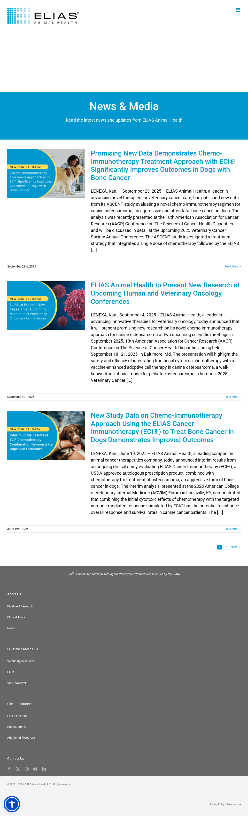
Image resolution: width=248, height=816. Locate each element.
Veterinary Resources (21, 661)
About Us (14, 594)
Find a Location (17, 716)
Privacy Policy (217, 804)
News (11, 628)
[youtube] (35, 769)
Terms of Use (234, 804)
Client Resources (19, 704)
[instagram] (27, 769)
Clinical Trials (16, 617)
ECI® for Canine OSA (23, 649)
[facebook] (9, 769)
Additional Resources (21, 737)
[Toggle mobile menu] (238, 9)
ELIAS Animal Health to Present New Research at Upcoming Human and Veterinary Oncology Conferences (165, 293)
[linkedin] (44, 769)
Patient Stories (16, 727)
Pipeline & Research (20, 606)
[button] (12, 804)
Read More (231, 266)
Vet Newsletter (16, 683)
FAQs (10, 672)
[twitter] (18, 769)
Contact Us (15, 759)
